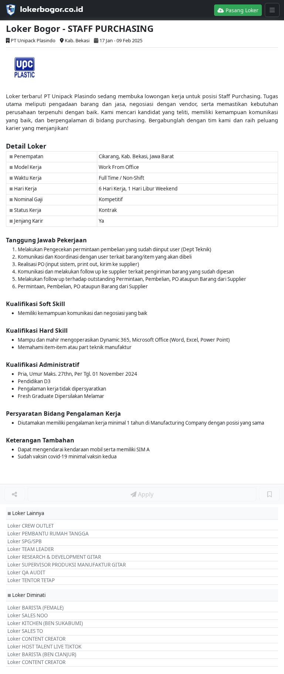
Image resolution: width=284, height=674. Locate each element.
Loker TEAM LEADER (30, 549)
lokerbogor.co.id (51, 9)
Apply (144, 494)
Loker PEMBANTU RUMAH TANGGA (48, 533)
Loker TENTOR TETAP (31, 580)
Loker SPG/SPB (24, 541)
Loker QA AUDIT (26, 572)
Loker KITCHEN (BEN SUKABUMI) (45, 623)
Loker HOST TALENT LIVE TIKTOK (44, 646)
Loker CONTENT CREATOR (36, 638)
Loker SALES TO (25, 631)
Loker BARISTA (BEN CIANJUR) (41, 654)
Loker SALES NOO (27, 615)
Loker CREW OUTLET (30, 525)
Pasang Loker (241, 10)
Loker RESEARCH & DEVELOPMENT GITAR (54, 557)
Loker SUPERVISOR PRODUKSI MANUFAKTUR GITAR (66, 564)
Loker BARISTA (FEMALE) (35, 607)
